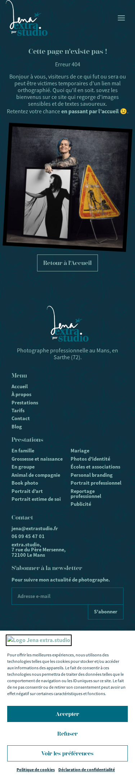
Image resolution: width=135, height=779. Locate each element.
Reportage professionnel (86, 494)
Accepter (67, 714)
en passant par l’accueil (90, 111)
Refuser (67, 734)
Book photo (25, 482)
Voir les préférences (67, 753)
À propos (21, 394)
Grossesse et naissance (37, 458)
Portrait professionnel (96, 482)
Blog (17, 426)
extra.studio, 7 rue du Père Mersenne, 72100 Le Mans (39, 550)
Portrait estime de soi (36, 499)
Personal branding (92, 475)
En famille (23, 450)
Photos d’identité (90, 458)
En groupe (23, 466)
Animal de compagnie (36, 475)
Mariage (80, 450)
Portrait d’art (27, 491)
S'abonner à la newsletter (47, 568)
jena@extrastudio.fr (35, 528)
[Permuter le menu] (121, 18)
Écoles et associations (95, 466)
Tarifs (18, 410)
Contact (21, 418)
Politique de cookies (36, 770)
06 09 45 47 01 (28, 536)
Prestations (25, 402)
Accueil (20, 386)
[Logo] (27, 18)
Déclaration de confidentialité (86, 770)
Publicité (81, 504)
